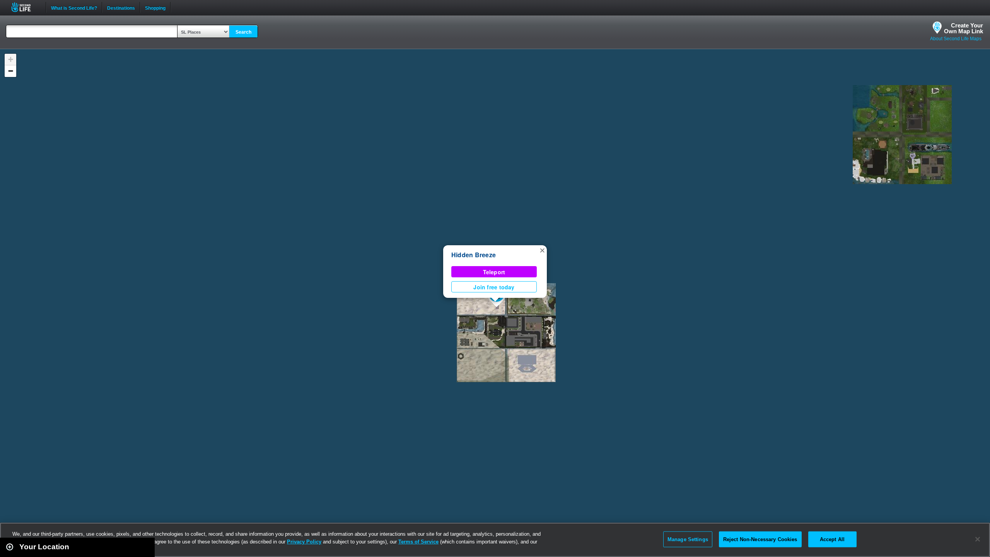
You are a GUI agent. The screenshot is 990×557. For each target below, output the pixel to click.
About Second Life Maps (955, 38)
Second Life (25, 7)
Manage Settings (687, 539)
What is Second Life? (74, 7)
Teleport (494, 272)
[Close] (977, 539)
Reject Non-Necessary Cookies (760, 539)
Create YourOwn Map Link (963, 28)
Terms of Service (418, 542)
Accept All (832, 539)
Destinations (121, 7)
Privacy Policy (304, 542)
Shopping (155, 7)
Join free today (493, 287)
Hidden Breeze (473, 254)
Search (243, 32)
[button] (542, 250)
